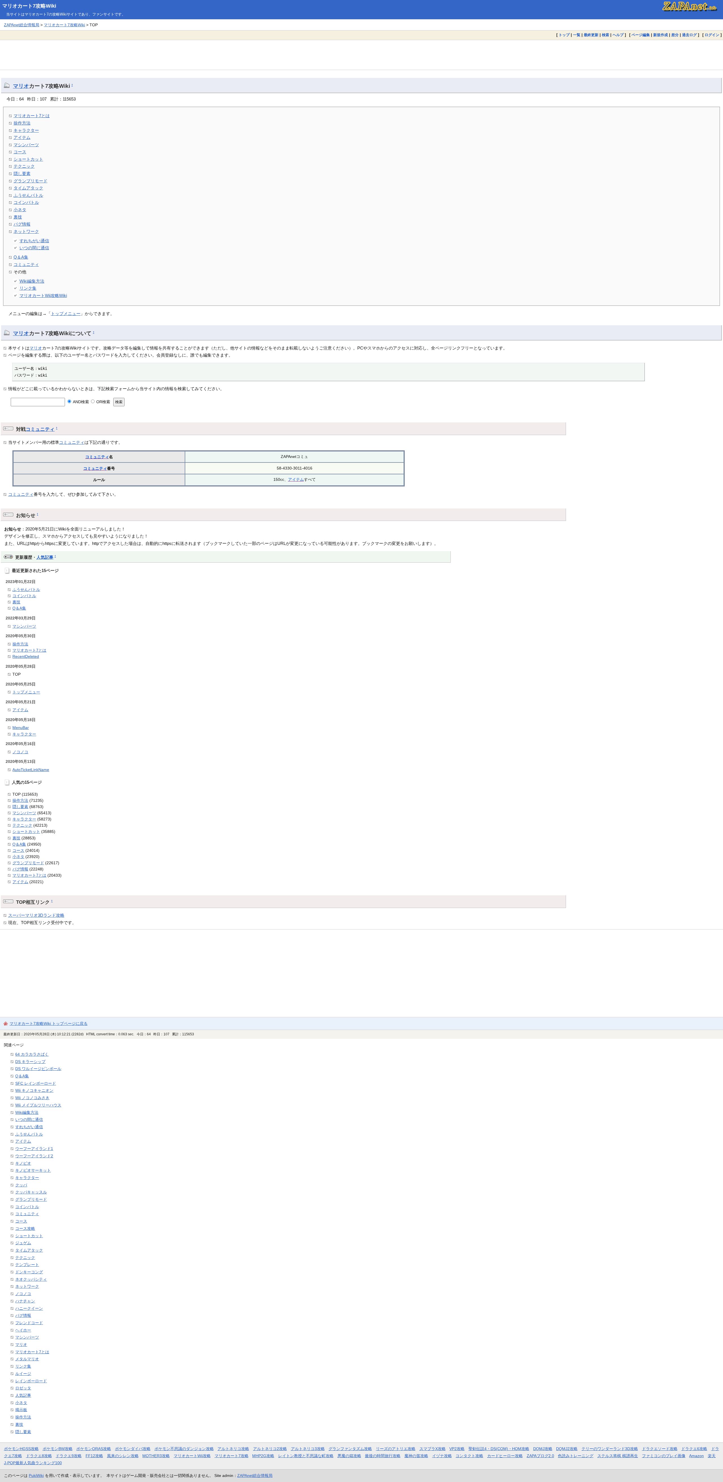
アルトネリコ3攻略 (308, 1448)
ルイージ (23, 1373)
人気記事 (44, 557)
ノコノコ (20, 752)
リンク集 (27, 288)
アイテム (22, 137)
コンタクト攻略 (469, 1455)
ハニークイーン (29, 1308)
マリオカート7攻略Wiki (29, 6)
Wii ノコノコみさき (32, 1097)
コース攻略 (25, 1228)
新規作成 (660, 35)
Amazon (696, 1455)
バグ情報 (22, 224)
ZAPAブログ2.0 (540, 1455)
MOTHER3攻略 (156, 1455)
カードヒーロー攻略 (505, 1455)
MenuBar (20, 727)
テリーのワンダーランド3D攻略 (610, 1448)
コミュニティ (26, 264)
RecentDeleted (25, 656)
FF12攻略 (94, 1455)
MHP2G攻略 (263, 1455)
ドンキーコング (29, 1272)
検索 (605, 35)
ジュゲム (23, 1243)
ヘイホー (23, 1330)
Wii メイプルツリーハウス (38, 1105)
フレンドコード (29, 1323)
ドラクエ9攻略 (69, 1455)
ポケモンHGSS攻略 (21, 1448)
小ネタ (20, 209)
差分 (675, 35)
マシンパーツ (26, 144)
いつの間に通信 (34, 247)
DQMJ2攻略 (567, 1448)
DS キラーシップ (30, 1061)
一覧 (576, 35)
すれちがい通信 (34, 240)
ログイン (712, 35)
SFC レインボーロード (35, 1083)
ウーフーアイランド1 (34, 1148)
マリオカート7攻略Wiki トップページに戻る (49, 1023)
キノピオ (23, 1163)
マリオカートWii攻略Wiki (43, 295)
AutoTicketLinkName (30, 769)
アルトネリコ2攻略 (270, 1448)
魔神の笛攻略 (416, 1455)
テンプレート (27, 1264)
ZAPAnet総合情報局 (21, 25)
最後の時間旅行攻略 (382, 1455)
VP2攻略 (457, 1448)
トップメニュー (65, 313)
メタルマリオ (27, 1359)
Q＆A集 (21, 257)
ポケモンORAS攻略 (93, 1448)
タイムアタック (28, 187)
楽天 (712, 1455)
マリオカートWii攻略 (192, 1455)
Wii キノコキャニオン (34, 1090)
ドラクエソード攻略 (660, 1448)
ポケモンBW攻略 (58, 1448)
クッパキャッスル (31, 1192)
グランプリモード (30, 180)
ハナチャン (25, 1301)
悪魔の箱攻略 (349, 1455)
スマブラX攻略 (432, 1448)
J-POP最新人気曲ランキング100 (33, 1463)
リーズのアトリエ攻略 (395, 1448)
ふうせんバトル (28, 195)
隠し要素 (22, 173)
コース (20, 151)
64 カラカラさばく (32, 1054)
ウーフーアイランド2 (34, 1156)
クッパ (21, 1185)
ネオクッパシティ (31, 1279)
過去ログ (689, 35)
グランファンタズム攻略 (350, 1448)
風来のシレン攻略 (123, 1455)
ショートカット (28, 159)
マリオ (21, 86)
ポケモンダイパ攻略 (133, 1448)
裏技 (18, 217)
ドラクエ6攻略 (694, 1448)
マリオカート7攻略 (232, 1455)
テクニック (24, 166)
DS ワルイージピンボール (38, 1068)
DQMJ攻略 (542, 1448)
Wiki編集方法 (31, 281)
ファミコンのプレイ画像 (663, 1455)
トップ (564, 35)
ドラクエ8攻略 (39, 1455)
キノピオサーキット (33, 1170)
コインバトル (26, 202)
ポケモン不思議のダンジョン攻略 (184, 1448)
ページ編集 (640, 35)
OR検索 (102, 402)
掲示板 (21, 1409)
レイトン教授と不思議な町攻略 (306, 1455)
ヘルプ (618, 35)
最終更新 (591, 35)
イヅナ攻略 (442, 1455)
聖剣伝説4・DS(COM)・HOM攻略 (499, 1448)
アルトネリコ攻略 (233, 1448)
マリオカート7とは (32, 115)
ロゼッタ (23, 1388)
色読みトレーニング (575, 1455)
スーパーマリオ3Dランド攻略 (36, 915)
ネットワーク (26, 231)
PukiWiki (36, 1475)
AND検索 (80, 402)
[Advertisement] (361, 54)
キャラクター (26, 130)
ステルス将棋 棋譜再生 (617, 1455)
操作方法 (22, 123)
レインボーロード (31, 1381)
